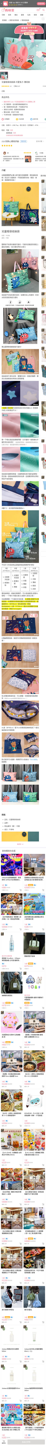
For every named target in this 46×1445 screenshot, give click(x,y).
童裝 (22, 15)
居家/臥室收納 (14, 20)
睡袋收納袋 (25, 20)
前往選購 (33, 759)
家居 (35, 15)
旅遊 (41, 15)
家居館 (4, 20)
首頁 (9, 15)
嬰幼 (16, 15)
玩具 (28, 15)
